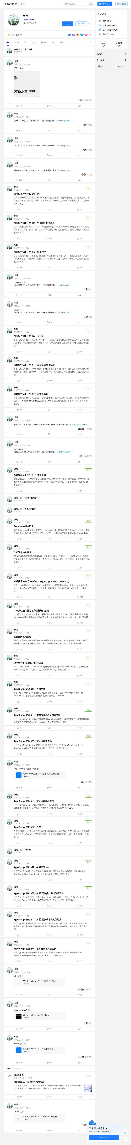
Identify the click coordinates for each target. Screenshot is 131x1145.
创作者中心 (103, 4)
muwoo (28, 850)
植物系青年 (19, 1075)
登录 (121, 4)
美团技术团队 (30, 508)
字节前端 (28, 49)
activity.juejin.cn (66, 121)
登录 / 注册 (104, 1137)
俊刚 (16, 49)
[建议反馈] (125, 1132)
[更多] (125, 1139)
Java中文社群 (31, 498)
